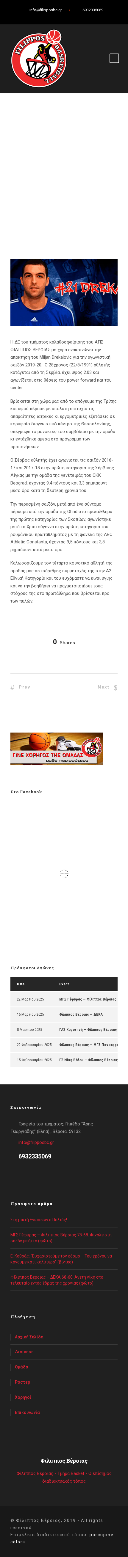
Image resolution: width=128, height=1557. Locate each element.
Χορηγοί (23, 1397)
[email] (40, 16)
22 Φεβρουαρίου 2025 (34, 1044)
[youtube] (71, 16)
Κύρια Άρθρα (51, 214)
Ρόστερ (22, 1382)
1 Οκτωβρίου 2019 (35, 207)
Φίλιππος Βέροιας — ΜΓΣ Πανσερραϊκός (93, 1044)
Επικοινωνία (27, 1412)
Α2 (20, 222)
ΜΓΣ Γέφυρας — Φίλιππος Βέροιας (87, 999)
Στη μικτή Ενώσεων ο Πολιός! (38, 1219)
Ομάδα (21, 1367)
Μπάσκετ (35, 222)
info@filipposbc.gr (36, 1142)
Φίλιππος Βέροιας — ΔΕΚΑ (81, 1014)
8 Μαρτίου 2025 (29, 1029)
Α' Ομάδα (27, 214)
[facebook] (50, 16)
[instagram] (81, 16)
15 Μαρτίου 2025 (30, 1014)
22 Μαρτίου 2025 (30, 999)
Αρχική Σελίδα (29, 1337)
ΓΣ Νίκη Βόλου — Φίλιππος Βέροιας (88, 1060)
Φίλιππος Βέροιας (65, 222)
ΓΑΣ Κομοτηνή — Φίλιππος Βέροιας (88, 1029)
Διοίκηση (24, 1351)
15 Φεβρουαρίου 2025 (34, 1060)
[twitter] (61, 16)
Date (20, 984)
